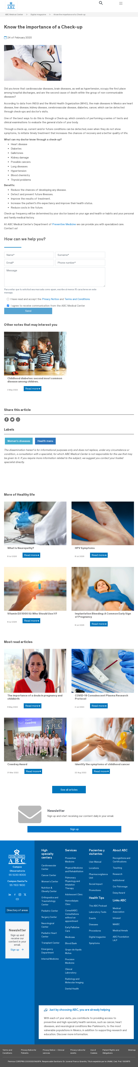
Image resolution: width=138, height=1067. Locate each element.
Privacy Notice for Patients (28, 1051)
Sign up (74, 829)
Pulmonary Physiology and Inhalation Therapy (72, 883)
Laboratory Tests (97, 912)
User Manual (95, 861)
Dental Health (72, 988)
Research (117, 874)
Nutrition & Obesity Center (49, 889)
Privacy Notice (51, 299)
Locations (94, 868)
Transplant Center (50, 942)
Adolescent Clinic (74, 894)
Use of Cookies (93, 1051)
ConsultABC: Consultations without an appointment (72, 916)
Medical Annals (120, 930)
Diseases (93, 924)
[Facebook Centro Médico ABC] (15, 895)
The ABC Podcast (98, 905)
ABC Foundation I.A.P (121, 938)
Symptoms (94, 943)
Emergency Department (47, 951)
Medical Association (118, 910)
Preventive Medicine (64, 224)
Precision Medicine (69, 961)
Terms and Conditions (77, 299)
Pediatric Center (49, 910)
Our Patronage (120, 886)
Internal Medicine (50, 958)
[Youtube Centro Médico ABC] (17, 899)
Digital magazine (97, 937)
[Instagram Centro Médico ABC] (20, 895)
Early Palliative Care (72, 929)
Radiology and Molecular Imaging (74, 981)
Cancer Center (48, 875)
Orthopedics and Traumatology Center (49, 901)
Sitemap (131, 1050)
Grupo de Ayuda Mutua (73, 951)
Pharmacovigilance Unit (98, 876)
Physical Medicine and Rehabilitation (74, 869)
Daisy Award (119, 892)
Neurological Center (47, 925)
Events (92, 918)
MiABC (116, 924)
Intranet (117, 918)
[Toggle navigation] (121, 3)
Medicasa (70, 937)
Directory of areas (17, 910)
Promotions (95, 890)
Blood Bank (71, 943)
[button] (101, 3)
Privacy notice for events (77, 1051)
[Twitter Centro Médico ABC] (24, 895)
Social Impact (95, 884)
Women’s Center (49, 881)
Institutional (118, 880)
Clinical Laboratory (70, 971)
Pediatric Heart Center (49, 935)
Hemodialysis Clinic (71, 902)
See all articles (69, 789)
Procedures (95, 930)
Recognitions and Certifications (121, 860)
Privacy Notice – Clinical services (53, 1051)
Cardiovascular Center (48, 867)
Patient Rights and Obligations (110, 1051)
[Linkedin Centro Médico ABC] (10, 895)
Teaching (117, 867)
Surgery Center (49, 917)
